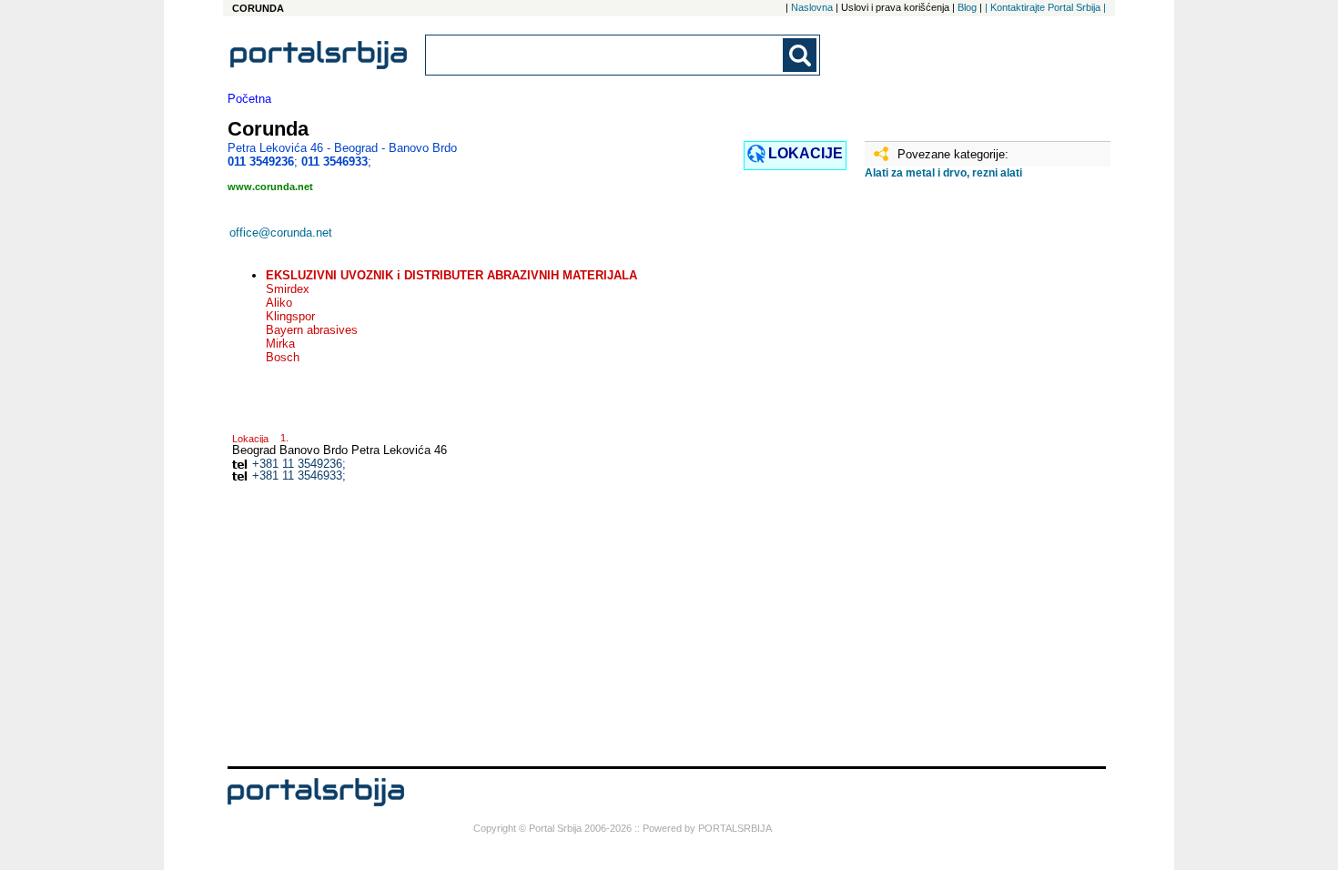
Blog (967, 7)
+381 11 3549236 (297, 463)
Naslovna (812, 7)
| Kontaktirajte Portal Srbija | (1045, 7)
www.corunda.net (270, 186)
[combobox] (605, 55)
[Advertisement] (956, 480)
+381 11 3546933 (297, 475)
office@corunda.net (280, 232)
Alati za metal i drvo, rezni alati (943, 173)
